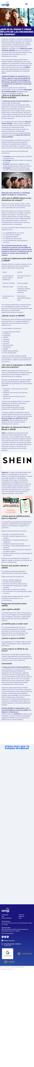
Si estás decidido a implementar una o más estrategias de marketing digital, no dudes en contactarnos (16, 710)
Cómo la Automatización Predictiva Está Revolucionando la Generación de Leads (16, 850)
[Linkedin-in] (8, 937)
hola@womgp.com (9, 940)
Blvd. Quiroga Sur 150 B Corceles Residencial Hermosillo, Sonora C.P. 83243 (15, 930)
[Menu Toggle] (26, 4)
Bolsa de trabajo (7, 918)
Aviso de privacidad (7, 933)
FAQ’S (20, 918)
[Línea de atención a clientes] (2, 944)
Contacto (21, 916)
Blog (3, 916)
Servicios (21, 914)
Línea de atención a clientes (12, 944)
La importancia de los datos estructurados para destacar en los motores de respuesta (16, 772)
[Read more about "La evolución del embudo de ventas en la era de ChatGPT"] (16, 876)
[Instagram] (5, 937)
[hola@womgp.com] (2, 940)
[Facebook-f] (3, 937)
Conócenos (5, 914)
